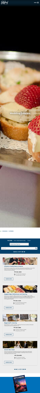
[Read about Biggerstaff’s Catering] (20, 318)
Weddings (4, 231)
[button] (29, 240)
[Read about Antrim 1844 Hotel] (20, 345)
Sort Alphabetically (20, 240)
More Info (9, 279)
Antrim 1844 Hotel (9, 349)
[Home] (0, 231)
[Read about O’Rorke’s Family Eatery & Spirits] (20, 261)
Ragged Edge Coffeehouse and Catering (15, 294)
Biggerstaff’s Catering (10, 323)
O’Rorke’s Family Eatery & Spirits (13, 266)
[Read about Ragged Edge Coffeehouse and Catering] (20, 289)
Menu (35, 2)
